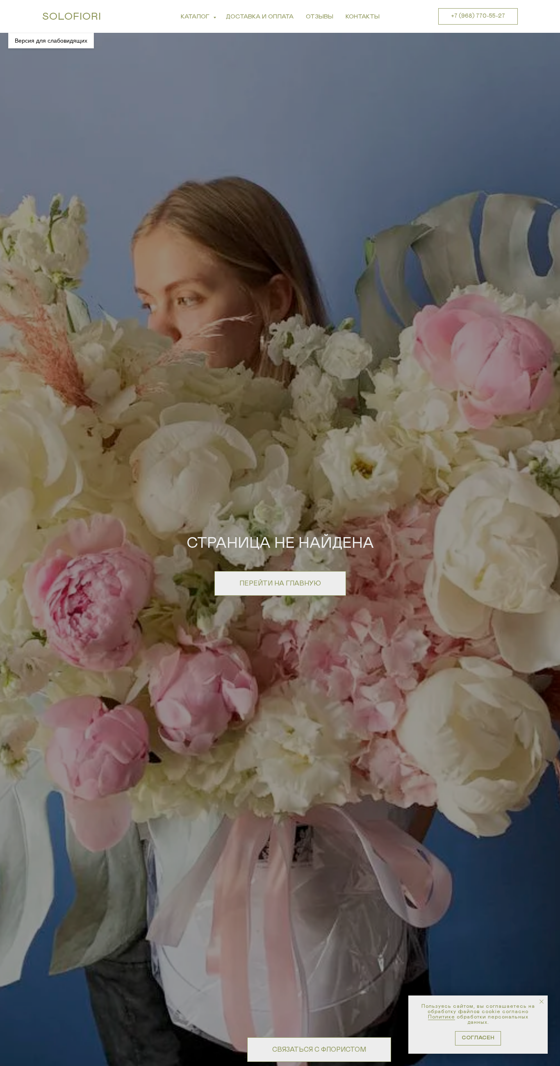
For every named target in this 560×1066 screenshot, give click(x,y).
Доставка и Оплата (260, 17)
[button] (319, 1049)
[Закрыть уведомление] (541, 1002)
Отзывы (319, 17)
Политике (441, 1017)
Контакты (363, 17)
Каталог (196, 17)
